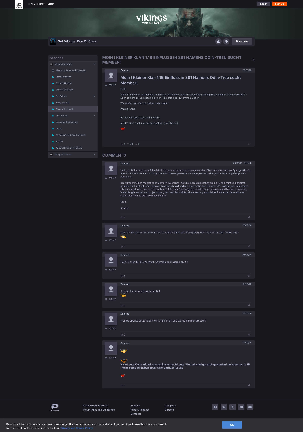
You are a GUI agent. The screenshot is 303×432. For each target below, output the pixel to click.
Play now (242, 41)
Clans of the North (64, 109)
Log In (263, 4)
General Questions (64, 90)
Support (135, 405)
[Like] (122, 144)
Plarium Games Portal (95, 405)
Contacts (136, 413)
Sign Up (279, 4)
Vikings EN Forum (63, 64)
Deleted (124, 70)
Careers (169, 409)
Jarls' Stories (62, 115)
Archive (59, 141)
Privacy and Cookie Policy (77, 428)
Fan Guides (61, 96)
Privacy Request (140, 409)
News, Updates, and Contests (70, 70)
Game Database (63, 77)
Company (170, 405)
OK (232, 424)
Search (51, 4)
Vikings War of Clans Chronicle (70, 135)
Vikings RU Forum (63, 154)
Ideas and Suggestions (67, 122)
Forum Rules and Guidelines (99, 409)
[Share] (249, 144)
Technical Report (64, 83)
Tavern (59, 128)
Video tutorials (63, 102)
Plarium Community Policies (69, 148)
